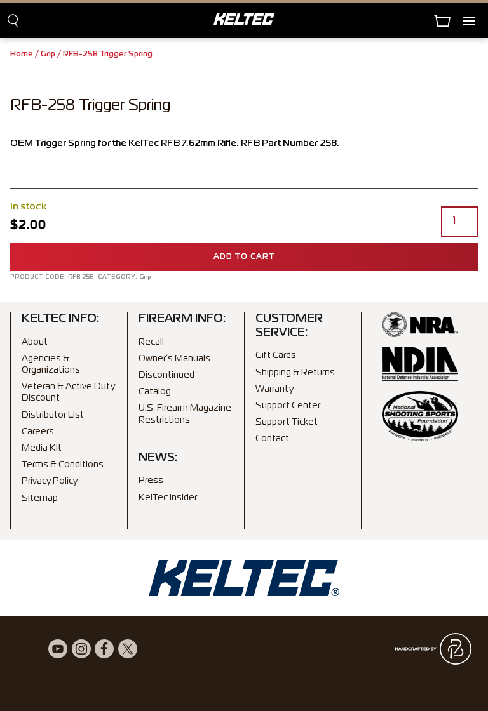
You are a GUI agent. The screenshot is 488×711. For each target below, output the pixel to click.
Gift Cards (275, 355)
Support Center (287, 405)
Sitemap (40, 498)
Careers (38, 431)
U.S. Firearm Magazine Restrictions (185, 413)
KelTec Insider (168, 498)
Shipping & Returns (295, 372)
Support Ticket (286, 422)
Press (151, 480)
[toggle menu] (475, 20)
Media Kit (42, 448)
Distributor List (53, 415)
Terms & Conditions (63, 464)
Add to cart (244, 257)
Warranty (274, 389)
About (35, 342)
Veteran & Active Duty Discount (68, 392)
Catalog (155, 391)
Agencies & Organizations (51, 364)
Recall (151, 342)
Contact (272, 438)
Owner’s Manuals (174, 358)
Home (21, 54)
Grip (48, 54)
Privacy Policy (50, 481)
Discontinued (166, 375)
